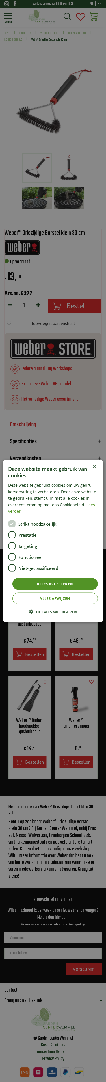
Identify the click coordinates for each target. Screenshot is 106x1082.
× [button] (94, 467)
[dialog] (53, 541)
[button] (53, 611)
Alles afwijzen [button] (55, 598)
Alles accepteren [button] (55, 583)
